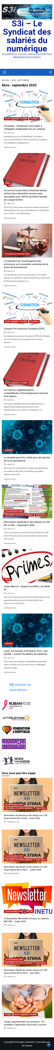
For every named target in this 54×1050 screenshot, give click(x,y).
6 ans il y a (10, 133)
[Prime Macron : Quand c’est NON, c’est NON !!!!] (27, 566)
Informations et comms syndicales (19, 515)
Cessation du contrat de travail (17, 254)
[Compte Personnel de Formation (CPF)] (27, 308)
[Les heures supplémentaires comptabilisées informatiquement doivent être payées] (27, 369)
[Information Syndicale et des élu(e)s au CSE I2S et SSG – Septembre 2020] (27, 501)
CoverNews (41, 1042)
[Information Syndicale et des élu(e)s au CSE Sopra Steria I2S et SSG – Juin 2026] (27, 950)
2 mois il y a (10, 925)
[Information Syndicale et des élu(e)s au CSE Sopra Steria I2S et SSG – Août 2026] (27, 795)
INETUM (29, 911)
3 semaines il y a (12, 822)
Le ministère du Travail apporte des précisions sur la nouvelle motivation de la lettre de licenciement (26, 264)
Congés (8, 1014)
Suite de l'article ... (10, 147)
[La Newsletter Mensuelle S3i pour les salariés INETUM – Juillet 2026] (27, 898)
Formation (34, 119)
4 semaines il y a (12, 873)
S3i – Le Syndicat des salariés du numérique (27, 36)
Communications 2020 (14, 511)
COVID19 (8, 450)
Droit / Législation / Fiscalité (16, 119)
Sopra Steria (41, 515)
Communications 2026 (14, 804)
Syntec (8, 183)
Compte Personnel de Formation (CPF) (24, 328)
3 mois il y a (10, 977)
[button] (4, 72)
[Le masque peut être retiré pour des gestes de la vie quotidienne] (27, 437)
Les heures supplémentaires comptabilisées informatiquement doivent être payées (26, 393)
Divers (7, 579)
